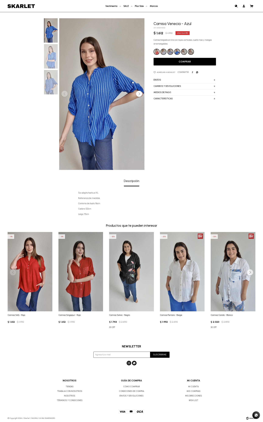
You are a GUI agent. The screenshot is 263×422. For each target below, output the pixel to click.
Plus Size (139, 6)
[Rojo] (157, 52)
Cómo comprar (131, 386)
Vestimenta (111, 6)
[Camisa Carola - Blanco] (233, 271)
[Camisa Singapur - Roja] (80, 271)
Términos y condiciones (69, 400)
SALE (126, 6)
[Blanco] (163, 52)
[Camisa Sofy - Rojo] (30, 271)
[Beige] (184, 52)
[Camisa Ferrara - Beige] (182, 271)
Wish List (193, 400)
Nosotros (69, 396)
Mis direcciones (193, 396)
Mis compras (193, 391)
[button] (236, 6)
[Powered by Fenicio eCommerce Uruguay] (250, 418)
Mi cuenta (193, 386)
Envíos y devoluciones (131, 396)
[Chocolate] (191, 52)
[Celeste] (170, 52)
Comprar (185, 61)
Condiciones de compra (131, 391)
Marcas (154, 6)
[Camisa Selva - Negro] (131, 271)
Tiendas (70, 386)
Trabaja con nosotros (69, 391)
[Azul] (177, 52)
